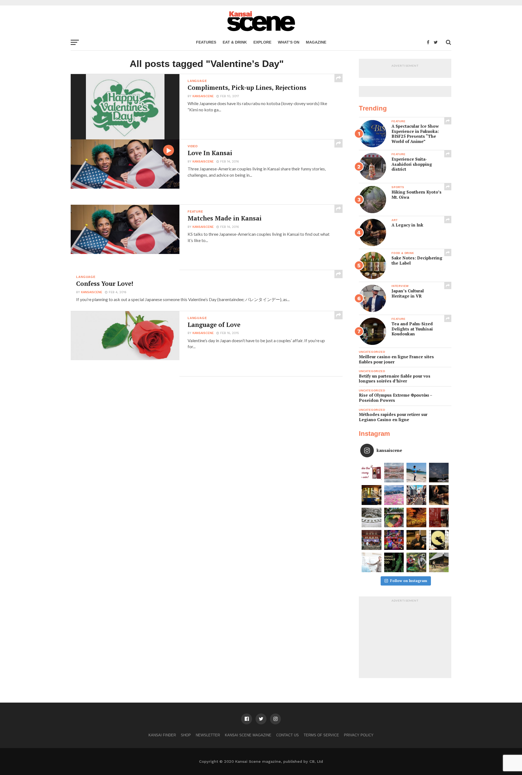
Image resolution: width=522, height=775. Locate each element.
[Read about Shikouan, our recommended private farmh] (439, 562)
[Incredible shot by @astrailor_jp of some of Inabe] (394, 495)
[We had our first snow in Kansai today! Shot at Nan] (371, 518)
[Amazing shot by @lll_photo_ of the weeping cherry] (394, 473)
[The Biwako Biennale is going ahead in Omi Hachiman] (394, 562)
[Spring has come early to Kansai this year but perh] (416, 473)
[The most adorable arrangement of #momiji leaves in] (394, 518)
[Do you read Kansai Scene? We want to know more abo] (371, 473)
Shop (186, 735)
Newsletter (208, 735)
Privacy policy (359, 735)
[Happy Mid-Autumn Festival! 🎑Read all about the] (439, 540)
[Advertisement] (405, 639)
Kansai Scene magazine (248, 735)
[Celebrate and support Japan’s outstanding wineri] (439, 518)
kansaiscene (203, 96)
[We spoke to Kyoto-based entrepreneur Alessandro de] (416, 495)
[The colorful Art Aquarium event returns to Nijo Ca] (394, 540)
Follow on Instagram (408, 580)
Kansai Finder (162, 735)
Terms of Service (321, 735)
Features (206, 42)
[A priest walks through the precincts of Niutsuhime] (371, 540)
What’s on (288, 42)
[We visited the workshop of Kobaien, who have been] (439, 495)
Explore (262, 42)
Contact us (287, 735)
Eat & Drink (235, 42)
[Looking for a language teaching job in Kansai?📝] (371, 562)
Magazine (316, 42)
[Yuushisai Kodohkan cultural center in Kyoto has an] (371, 495)
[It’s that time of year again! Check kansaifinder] (416, 518)
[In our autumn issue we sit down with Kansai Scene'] (416, 540)
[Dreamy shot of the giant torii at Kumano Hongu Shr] (439, 473)
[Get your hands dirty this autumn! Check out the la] (416, 562)
